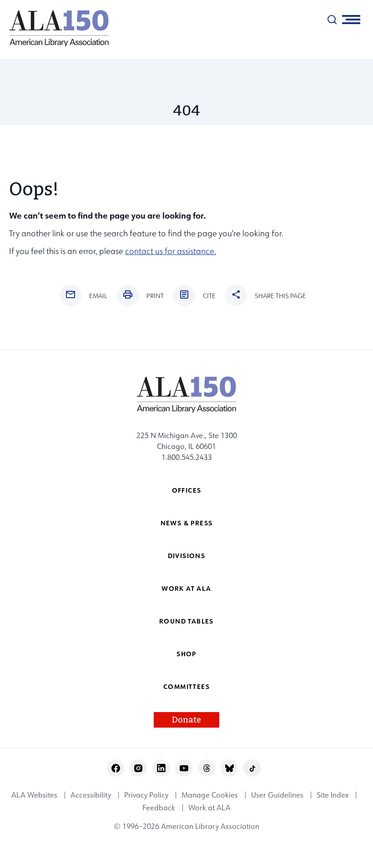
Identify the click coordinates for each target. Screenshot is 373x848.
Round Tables (186, 621)
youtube (184, 768)
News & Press (187, 523)
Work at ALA (186, 588)
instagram (138, 768)
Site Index (332, 794)
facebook (115, 768)
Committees (186, 686)
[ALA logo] (54, 28)
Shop (186, 653)
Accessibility (91, 794)
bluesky (229, 768)
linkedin (161, 768)
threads (206, 768)
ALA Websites (34, 794)
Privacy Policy (146, 794)
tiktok (252, 768)
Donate (186, 720)
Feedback (158, 808)
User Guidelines (277, 794)
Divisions (187, 555)
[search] (332, 19)
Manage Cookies (209, 794)
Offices (187, 490)
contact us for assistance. (170, 251)
